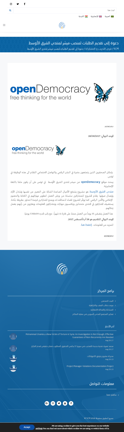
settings (39, 429)
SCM (116, 49)
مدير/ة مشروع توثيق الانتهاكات (100, 356)
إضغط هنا (86, 225)
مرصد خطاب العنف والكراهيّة (101, 305)
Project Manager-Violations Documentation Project (90, 366)
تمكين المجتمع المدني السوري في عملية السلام (93, 314)
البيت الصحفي (107, 301)
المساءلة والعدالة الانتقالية (102, 310)
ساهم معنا (111, 395)
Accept (27, 427)
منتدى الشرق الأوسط (101, 191)
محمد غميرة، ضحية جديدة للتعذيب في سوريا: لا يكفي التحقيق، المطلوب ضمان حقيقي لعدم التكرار (72, 346)
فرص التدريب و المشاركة (98, 49)
